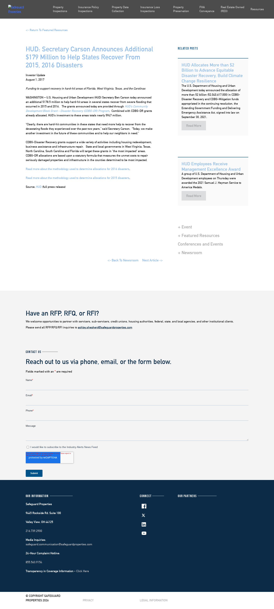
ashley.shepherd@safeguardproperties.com (105, 327)
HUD (39, 187)
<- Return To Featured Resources (47, 30)
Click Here (82, 571)
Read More (193, 126)
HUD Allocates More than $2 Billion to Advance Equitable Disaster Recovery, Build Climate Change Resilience (212, 72)
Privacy (88, 600)
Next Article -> (152, 260)
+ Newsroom (190, 252)
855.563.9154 (34, 562)
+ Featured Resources (199, 235)
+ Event (185, 226)
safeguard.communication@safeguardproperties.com (59, 544)
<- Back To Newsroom (123, 260)
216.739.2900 (34, 531)
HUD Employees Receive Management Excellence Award (211, 166)
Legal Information (154, 600)
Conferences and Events (200, 244)
